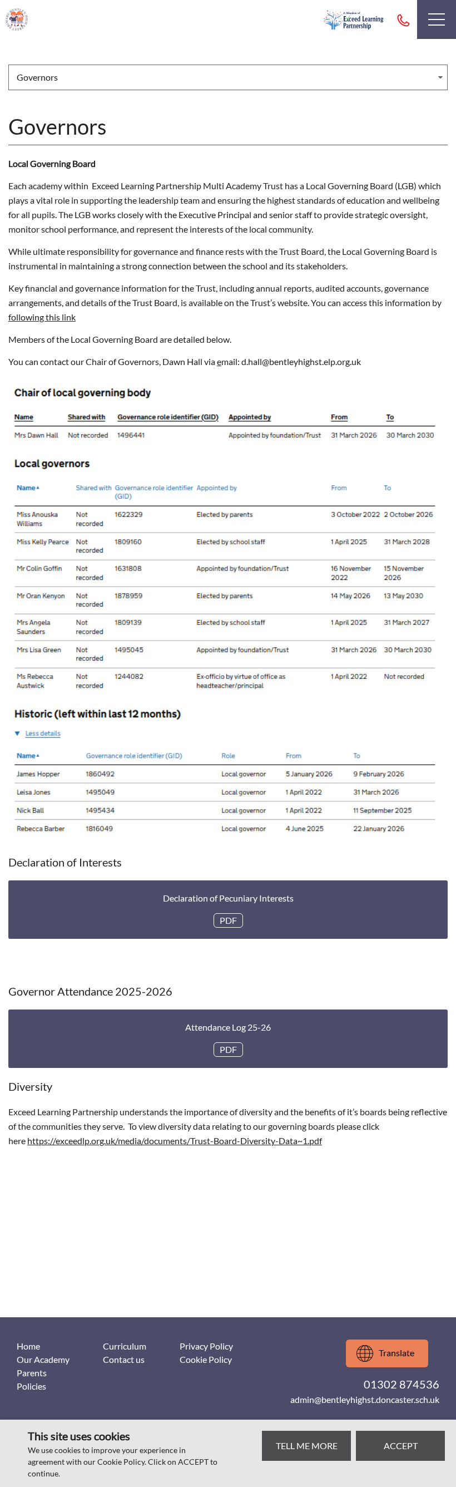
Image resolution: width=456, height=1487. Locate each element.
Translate (396, 1352)
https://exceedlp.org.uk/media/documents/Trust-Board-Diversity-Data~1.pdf (174, 1140)
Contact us (124, 1359)
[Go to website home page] (17, 19)
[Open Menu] (436, 19)
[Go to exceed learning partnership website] (354, 19)
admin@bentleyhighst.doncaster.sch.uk (364, 1399)
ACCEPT (401, 1445)
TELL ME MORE (307, 1445)
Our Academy (43, 1359)
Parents (32, 1372)
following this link (42, 317)
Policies (31, 1386)
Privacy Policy (206, 1346)
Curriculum (124, 1346)
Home (28, 1346)
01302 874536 (403, 19)
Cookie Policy (206, 1359)
